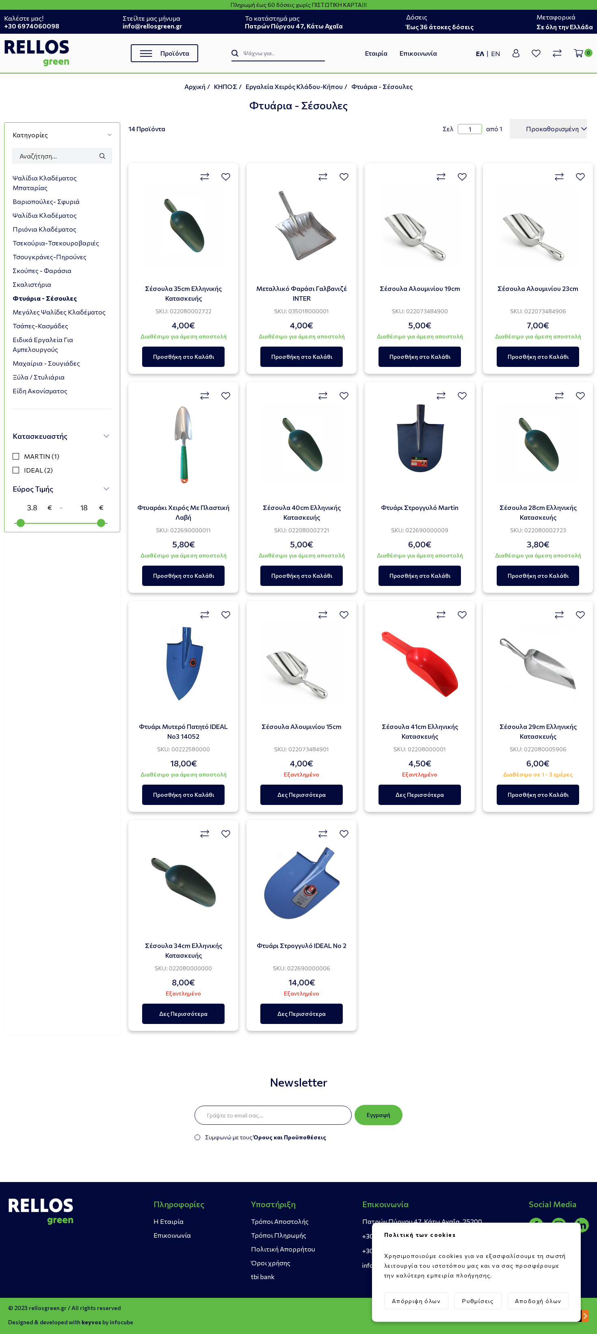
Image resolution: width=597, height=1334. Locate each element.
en (495, 53)
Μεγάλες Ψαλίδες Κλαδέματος (59, 312)
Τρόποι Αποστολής (280, 1221)
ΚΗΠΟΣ (225, 86)
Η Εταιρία (169, 1221)
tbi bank (263, 1276)
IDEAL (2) (38, 470)
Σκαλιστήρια (32, 284)
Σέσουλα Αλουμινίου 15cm (302, 726)
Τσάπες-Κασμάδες (40, 326)
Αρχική (194, 86)
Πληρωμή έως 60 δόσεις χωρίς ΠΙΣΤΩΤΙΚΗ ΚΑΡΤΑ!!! (299, 5)
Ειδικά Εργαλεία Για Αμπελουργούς (43, 344)
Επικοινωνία (418, 53)
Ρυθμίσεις (478, 1300)
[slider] (21, 523)
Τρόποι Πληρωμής (278, 1235)
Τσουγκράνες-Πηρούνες (50, 256)
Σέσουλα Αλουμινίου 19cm (420, 288)
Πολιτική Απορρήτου (283, 1249)
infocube (121, 1322)
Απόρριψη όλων (416, 1300)
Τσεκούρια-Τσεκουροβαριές (56, 243)
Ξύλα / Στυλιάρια (39, 377)
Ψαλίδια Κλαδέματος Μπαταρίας (45, 182)
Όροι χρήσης (270, 1263)
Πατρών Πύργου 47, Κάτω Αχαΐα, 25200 (422, 1221)
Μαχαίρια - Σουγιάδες (46, 363)
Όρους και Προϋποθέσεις (289, 1137)
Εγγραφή (378, 1114)
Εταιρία (376, 53)
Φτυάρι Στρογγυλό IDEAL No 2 (301, 945)
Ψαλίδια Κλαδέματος (45, 215)
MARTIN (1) (41, 456)
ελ (480, 53)
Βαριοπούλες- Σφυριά (46, 201)
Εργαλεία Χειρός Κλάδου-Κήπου (294, 86)
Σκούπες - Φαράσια (42, 270)
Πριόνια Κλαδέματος (44, 229)
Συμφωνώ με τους (265, 1137)
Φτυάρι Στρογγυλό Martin (420, 507)
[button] (62, 135)
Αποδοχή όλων (538, 1300)
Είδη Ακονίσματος (40, 391)
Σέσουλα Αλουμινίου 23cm (538, 288)
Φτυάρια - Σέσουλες (382, 86)
